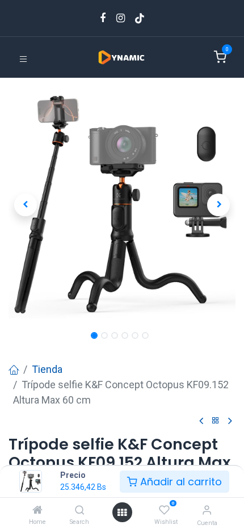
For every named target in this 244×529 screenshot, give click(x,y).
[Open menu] (122, 512)
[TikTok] (139, 18)
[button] (26, 205)
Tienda (47, 369)
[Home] (37, 510)
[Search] (79, 510)
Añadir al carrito (179, 482)
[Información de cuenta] (206, 510)
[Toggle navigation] (23, 58)
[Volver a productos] (215, 421)
